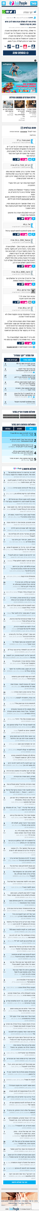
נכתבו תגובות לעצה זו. (20, 347)
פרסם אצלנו (25, 1201)
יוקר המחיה (28, 12)
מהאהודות (23, 131)
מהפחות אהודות (14, 131)
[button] (35, 61)
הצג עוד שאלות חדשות (19, 1182)
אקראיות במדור (11, 360)
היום (31, 429)
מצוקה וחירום (4, 1201)
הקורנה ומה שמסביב (12, 1203)
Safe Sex (21, 1203)
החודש (8, 429)
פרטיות (11, 1201)
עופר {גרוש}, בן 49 (23, 290)
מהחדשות (33, 135)
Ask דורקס (28, 1203)
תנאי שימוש (17, 1201)
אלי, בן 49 (26, 224)
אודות (36, 1201)
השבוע (19, 429)
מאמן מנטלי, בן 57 (23, 140)
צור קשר (31, 1201)
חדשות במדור (28, 360)
